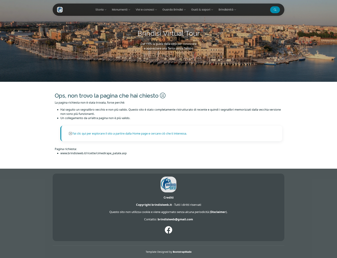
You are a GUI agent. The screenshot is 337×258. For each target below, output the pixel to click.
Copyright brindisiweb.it (154, 205)
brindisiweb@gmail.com (175, 219)
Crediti (169, 197)
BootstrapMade (182, 251)
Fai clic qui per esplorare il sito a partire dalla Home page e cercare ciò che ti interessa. (129, 133)
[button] (275, 9)
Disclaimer (218, 212)
